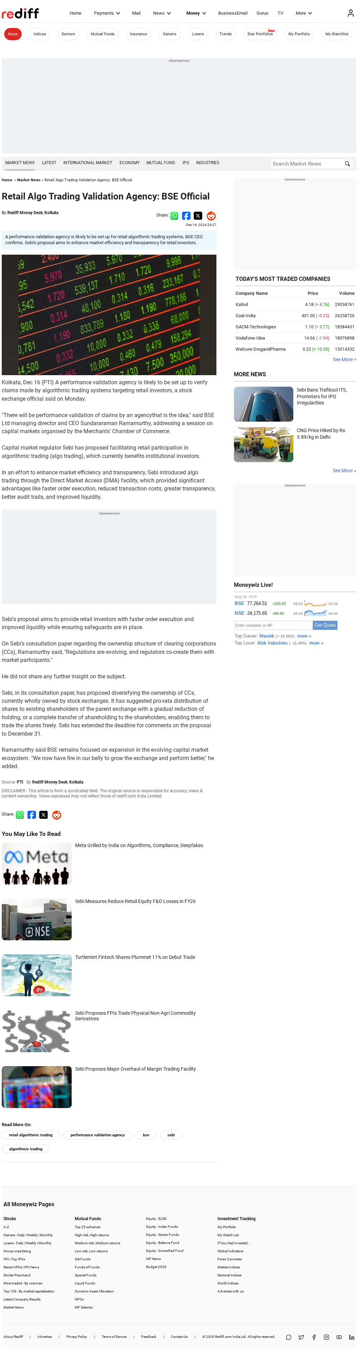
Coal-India (246, 315)
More (301, 13)
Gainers (170, 34)
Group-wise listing (17, 1251)
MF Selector (84, 1307)
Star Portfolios (260, 34)
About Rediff (13, 1336)
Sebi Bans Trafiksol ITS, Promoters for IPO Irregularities (322, 396)
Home (75, 13)
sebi (171, 1135)
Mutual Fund (160, 162)
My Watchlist (337, 34)
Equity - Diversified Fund (165, 1250)
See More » (344, 470)
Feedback (148, 1336)
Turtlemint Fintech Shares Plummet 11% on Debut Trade (135, 957)
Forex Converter (229, 1259)
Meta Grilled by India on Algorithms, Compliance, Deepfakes (139, 845)
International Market (87, 162)
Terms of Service (114, 1336)
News (159, 13)
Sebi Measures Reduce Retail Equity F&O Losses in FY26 (135, 901)
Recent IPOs (12, 1267)
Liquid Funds (85, 1283)
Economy (129, 162)
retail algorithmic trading (30, 1135)
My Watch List (228, 1235)
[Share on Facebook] (186, 215)
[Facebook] (314, 1337)
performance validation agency (98, 1135)
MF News (153, 1258)
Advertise (44, 1336)
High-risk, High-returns (92, 1235)
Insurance (138, 34)
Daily (21, 1235)
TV (280, 13)
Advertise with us (230, 1291)
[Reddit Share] (209, 215)
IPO (185, 162)
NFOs (79, 1299)
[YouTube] (339, 1337)
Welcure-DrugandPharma (261, 349)
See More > (344, 359)
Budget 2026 (156, 1267)
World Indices (227, 1283)
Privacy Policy (76, 1336)
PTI (20, 782)
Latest (49, 162)
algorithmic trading (25, 1149)
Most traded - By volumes (22, 1283)
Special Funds (85, 1275)
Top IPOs (18, 1259)
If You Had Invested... (234, 1243)
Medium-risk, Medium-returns (97, 1243)
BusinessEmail (233, 13)
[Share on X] (301, 1337)
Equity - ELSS (156, 1218)
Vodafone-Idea (250, 338)
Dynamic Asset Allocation (94, 1291)
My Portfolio (299, 34)
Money (193, 13)
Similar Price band (16, 1275)
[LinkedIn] (352, 1337)
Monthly (46, 1235)
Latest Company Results (22, 1299)
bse (146, 1135)
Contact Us (179, 1336)
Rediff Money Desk (25, 212)
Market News (20, 162)
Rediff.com (223, 1336)
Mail (136, 13)
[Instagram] (326, 1337)
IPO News (31, 1267)
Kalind (242, 304)
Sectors (68, 34)
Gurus (262, 13)
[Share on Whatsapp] (174, 215)
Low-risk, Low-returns (91, 1251)
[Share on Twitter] (198, 215)
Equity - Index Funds (162, 1226)
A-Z (6, 1227)
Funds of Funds (87, 1267)
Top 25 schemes (87, 1227)
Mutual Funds (103, 34)
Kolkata (51, 212)
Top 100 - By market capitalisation (29, 1291)
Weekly (32, 1235)
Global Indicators (230, 1251)
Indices (40, 34)
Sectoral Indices (229, 1275)
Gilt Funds (83, 1259)
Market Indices (228, 1267)
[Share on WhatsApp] (289, 1337)
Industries (207, 162)
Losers (198, 34)
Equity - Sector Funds (162, 1234)
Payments (104, 13)
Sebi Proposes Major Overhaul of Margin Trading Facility (135, 1069)
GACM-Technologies (256, 326)
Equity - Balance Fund (162, 1242)
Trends (226, 34)
